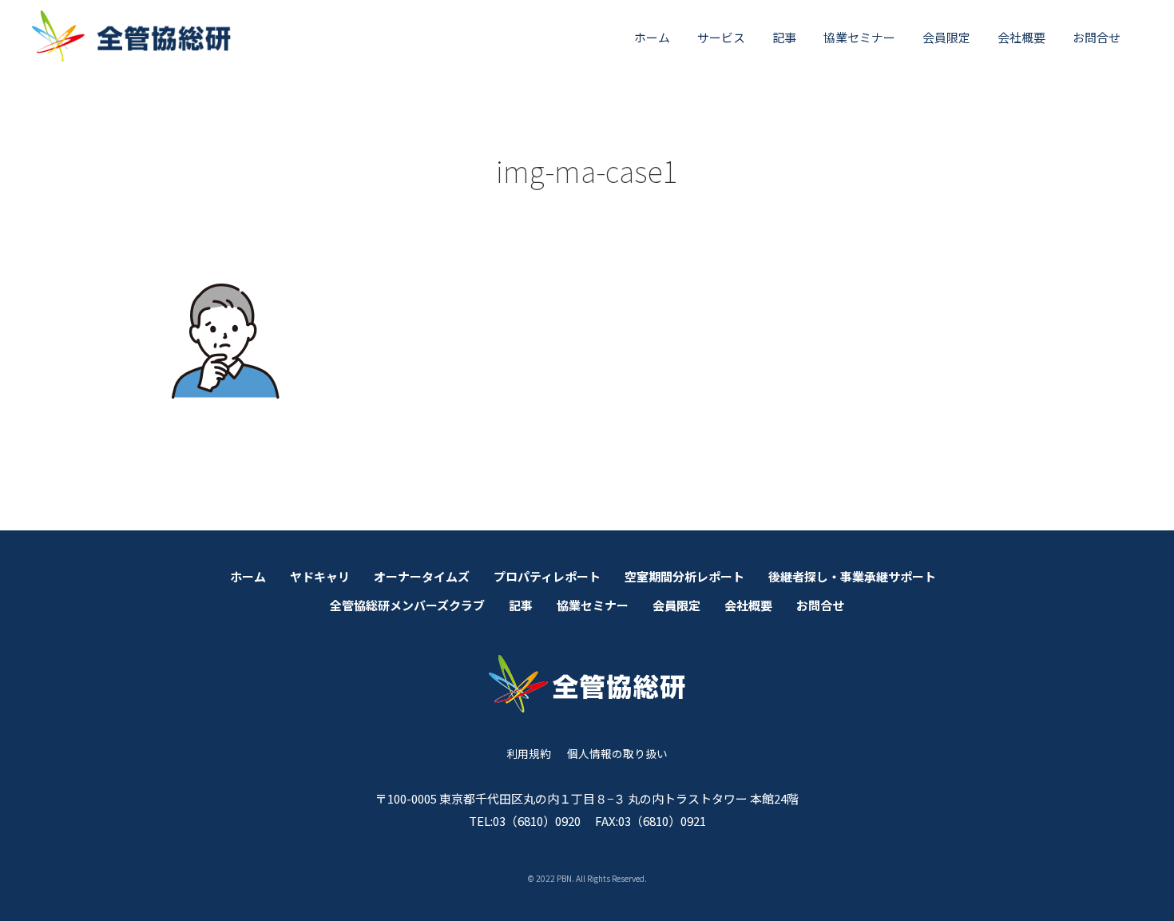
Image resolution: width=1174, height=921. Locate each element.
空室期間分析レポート (684, 576)
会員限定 (946, 37)
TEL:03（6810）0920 (525, 820)
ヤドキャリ (320, 576)
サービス (721, 37)
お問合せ (1096, 37)
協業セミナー (859, 37)
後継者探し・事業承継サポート (852, 576)
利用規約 (528, 753)
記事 (784, 37)
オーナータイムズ (422, 576)
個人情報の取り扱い (617, 753)
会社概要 (1021, 37)
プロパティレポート (547, 576)
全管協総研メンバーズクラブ (407, 605)
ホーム (652, 37)
